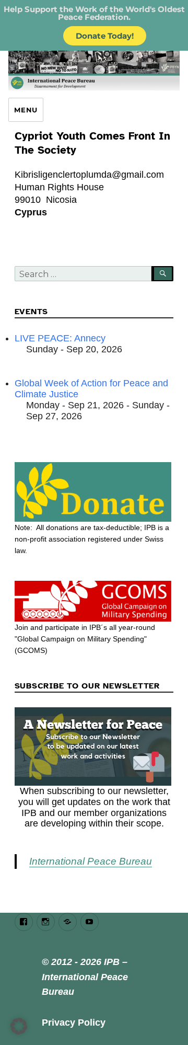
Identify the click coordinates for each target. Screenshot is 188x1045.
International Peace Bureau (90, 861)
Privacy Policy (73, 1022)
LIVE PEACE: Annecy (60, 338)
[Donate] (94, 492)
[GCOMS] (94, 601)
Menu (25, 110)
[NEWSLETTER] (94, 746)
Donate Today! (105, 36)
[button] (19, 1026)
